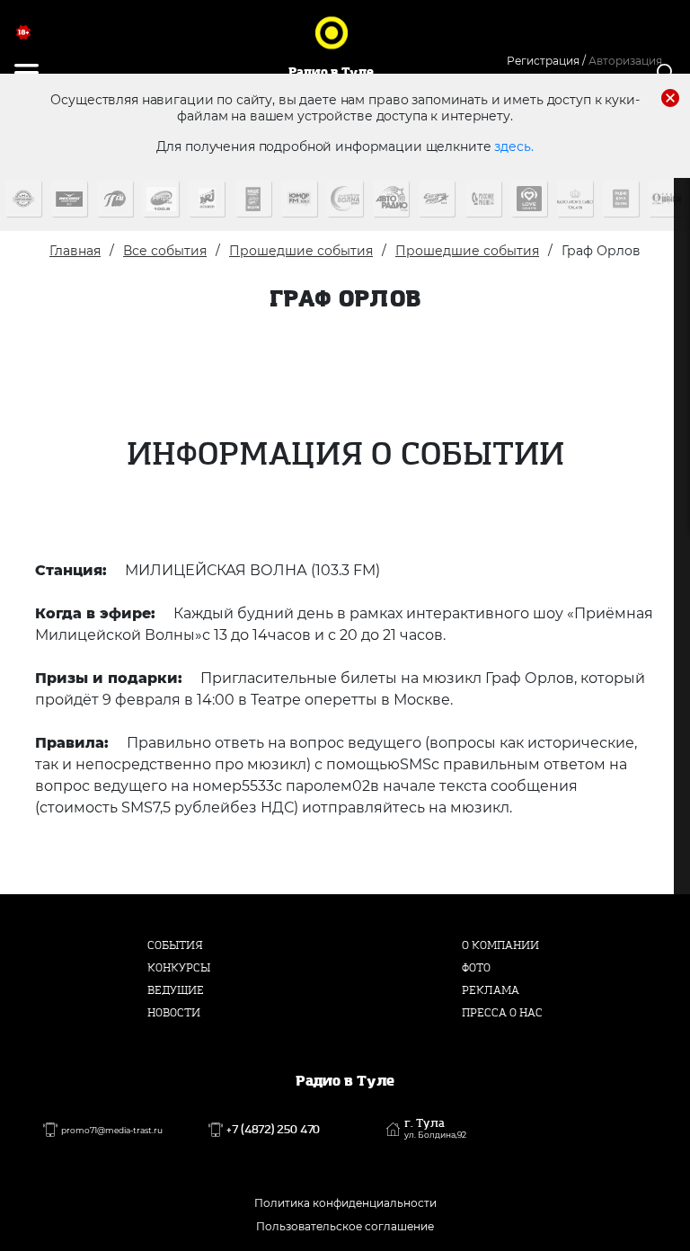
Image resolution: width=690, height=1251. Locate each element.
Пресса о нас (502, 1013)
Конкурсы (178, 968)
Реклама (490, 990)
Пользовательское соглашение (345, 1226)
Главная (75, 251)
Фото (476, 968)
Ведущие (175, 990)
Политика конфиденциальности (345, 1203)
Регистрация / (546, 60)
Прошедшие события (301, 251)
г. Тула (435, 1129)
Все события (165, 251)
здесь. (513, 146)
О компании (500, 945)
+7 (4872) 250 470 (273, 1129)
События (175, 945)
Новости (173, 1013)
